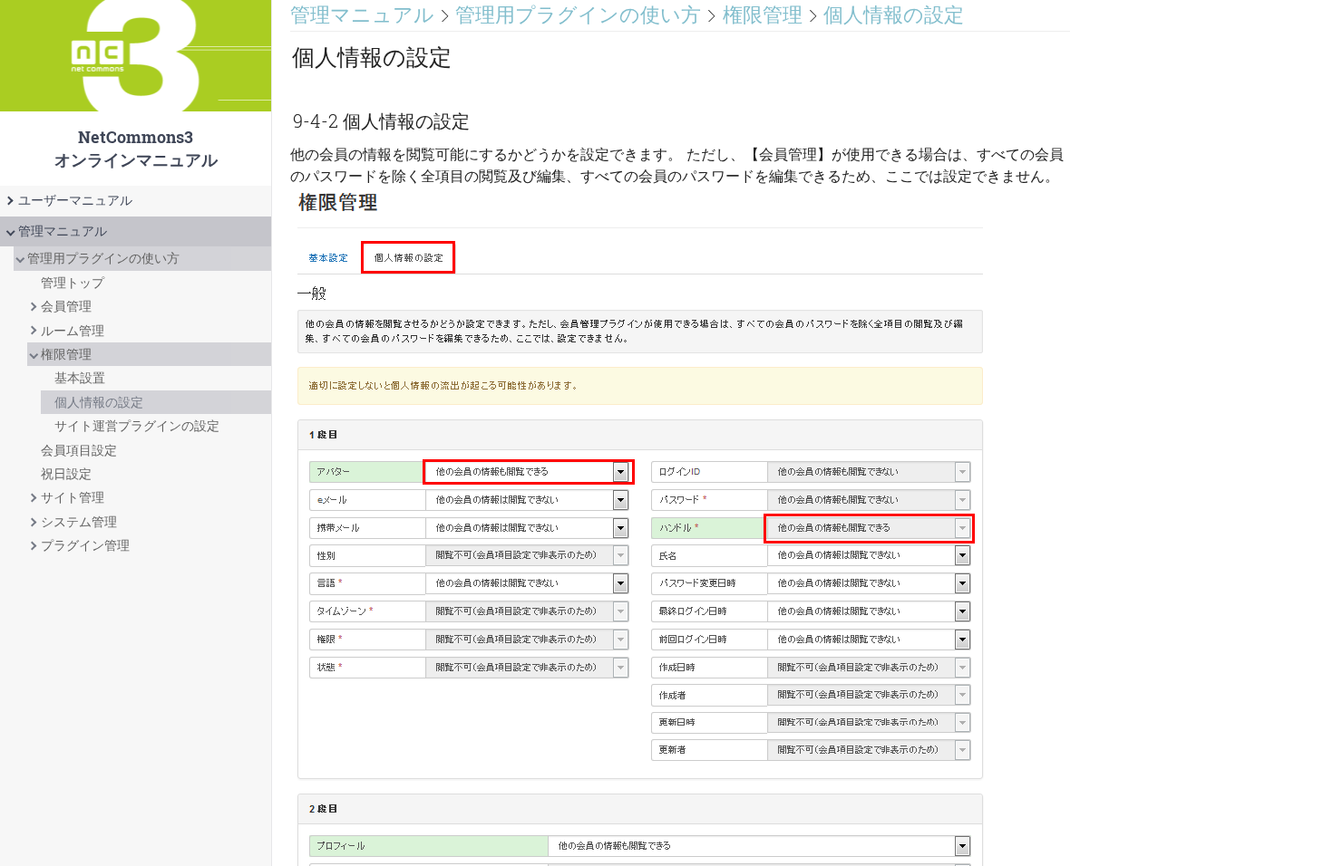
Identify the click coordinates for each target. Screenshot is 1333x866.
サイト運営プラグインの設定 (136, 426)
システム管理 (79, 522)
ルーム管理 (72, 330)
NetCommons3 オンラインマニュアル (135, 93)
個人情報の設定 (98, 402)
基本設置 (79, 377)
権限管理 (66, 354)
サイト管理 (72, 497)
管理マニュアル (62, 231)
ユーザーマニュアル (75, 200)
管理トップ (72, 282)
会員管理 (66, 306)
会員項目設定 (79, 450)
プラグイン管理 (85, 545)
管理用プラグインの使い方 (103, 258)
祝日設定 (66, 474)
